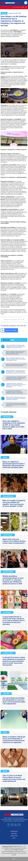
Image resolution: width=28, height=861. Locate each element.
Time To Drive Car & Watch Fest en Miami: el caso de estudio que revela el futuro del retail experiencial (16, 404)
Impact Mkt (6, 693)
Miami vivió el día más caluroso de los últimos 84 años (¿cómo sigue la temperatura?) (16, 365)
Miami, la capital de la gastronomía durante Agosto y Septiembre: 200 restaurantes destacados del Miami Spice (15, 353)
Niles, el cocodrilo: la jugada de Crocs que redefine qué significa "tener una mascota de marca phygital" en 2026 (16, 359)
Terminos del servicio (21, 853)
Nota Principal (7, 416)
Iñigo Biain (20, 849)
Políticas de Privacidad (14, 848)
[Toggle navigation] (26, 7)
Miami (4, 13)
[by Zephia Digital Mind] (14, 859)
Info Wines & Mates (8, 571)
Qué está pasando (7, 535)
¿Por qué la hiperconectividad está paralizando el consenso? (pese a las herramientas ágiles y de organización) (14, 392)
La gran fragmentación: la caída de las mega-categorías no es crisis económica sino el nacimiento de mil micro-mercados (16, 378)
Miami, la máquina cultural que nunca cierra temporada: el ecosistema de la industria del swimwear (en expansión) (15, 398)
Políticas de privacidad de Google (9, 853)
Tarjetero (14, 833)
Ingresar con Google (10, 330)
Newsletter (14, 835)
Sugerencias (14, 831)
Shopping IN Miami (8, 496)
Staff (14, 838)
